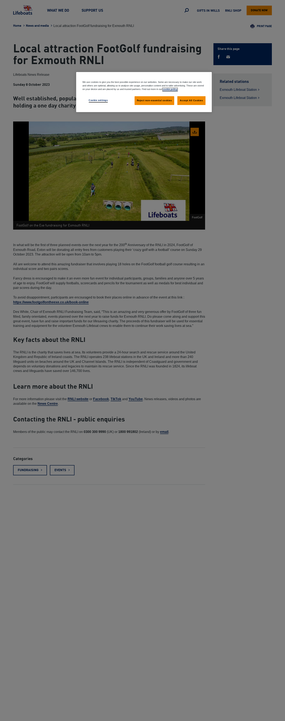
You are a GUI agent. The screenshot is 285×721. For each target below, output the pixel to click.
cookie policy (170, 89)
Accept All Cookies (191, 100)
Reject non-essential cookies (154, 100)
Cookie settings (98, 100)
